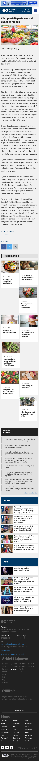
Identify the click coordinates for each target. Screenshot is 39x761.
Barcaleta (28, 735)
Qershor (5, 682)
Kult (14, 726)
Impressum (5, 650)
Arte (26, 726)
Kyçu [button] (19, 705)
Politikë (15, 720)
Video (27, 720)
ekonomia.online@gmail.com (12, 644)
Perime (7, 235)
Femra (3, 741)
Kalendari (28, 729)
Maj (3, 679)
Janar (4, 669)
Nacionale (28, 723)
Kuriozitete (5, 732)
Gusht (21, 671)
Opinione (16, 723)
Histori (15, 735)
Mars (4, 674)
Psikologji (4, 738)
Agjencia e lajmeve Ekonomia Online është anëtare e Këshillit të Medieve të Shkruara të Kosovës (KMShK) (24, 756)
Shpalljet (16, 741)
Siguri (15, 729)
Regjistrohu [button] (19, 710)
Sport (3, 723)
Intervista (16, 738)
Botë (27, 732)
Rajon (3, 735)
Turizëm (16, 732)
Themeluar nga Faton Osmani (12, 654)
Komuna (4, 729)
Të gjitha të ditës (30, 493)
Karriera (28, 741)
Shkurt (4, 671)
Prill (3, 677)
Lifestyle (4, 726)
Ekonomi (4, 720)
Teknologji (28, 738)
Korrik (21, 669)
